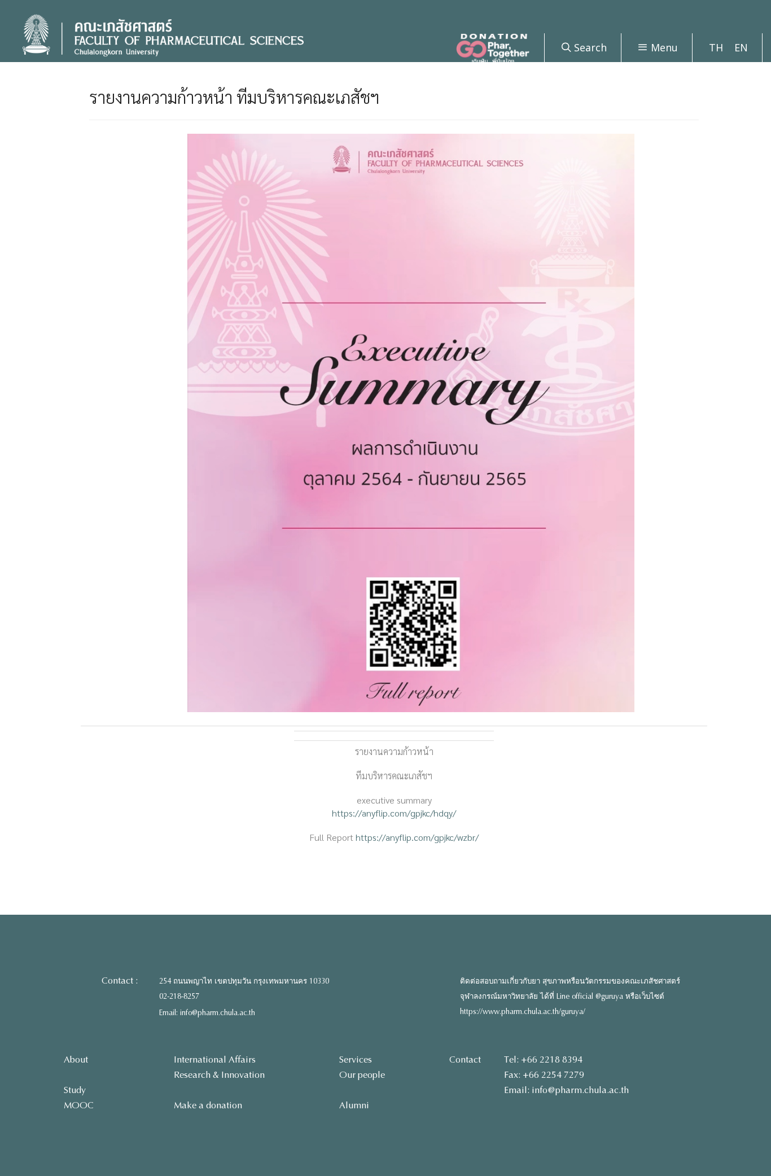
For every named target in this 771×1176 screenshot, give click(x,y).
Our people (362, 1074)
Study (75, 1090)
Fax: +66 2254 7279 (544, 1074)
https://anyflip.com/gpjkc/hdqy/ (394, 813)
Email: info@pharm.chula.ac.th (207, 1012)
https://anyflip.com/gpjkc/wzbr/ (417, 837)
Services (355, 1059)
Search (589, 47)
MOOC (79, 1105)
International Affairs (215, 1059)
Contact (465, 1059)
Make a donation (208, 1105)
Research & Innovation (219, 1074)
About (76, 1059)
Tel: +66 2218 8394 (543, 1059)
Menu (663, 47)
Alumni (354, 1105)
